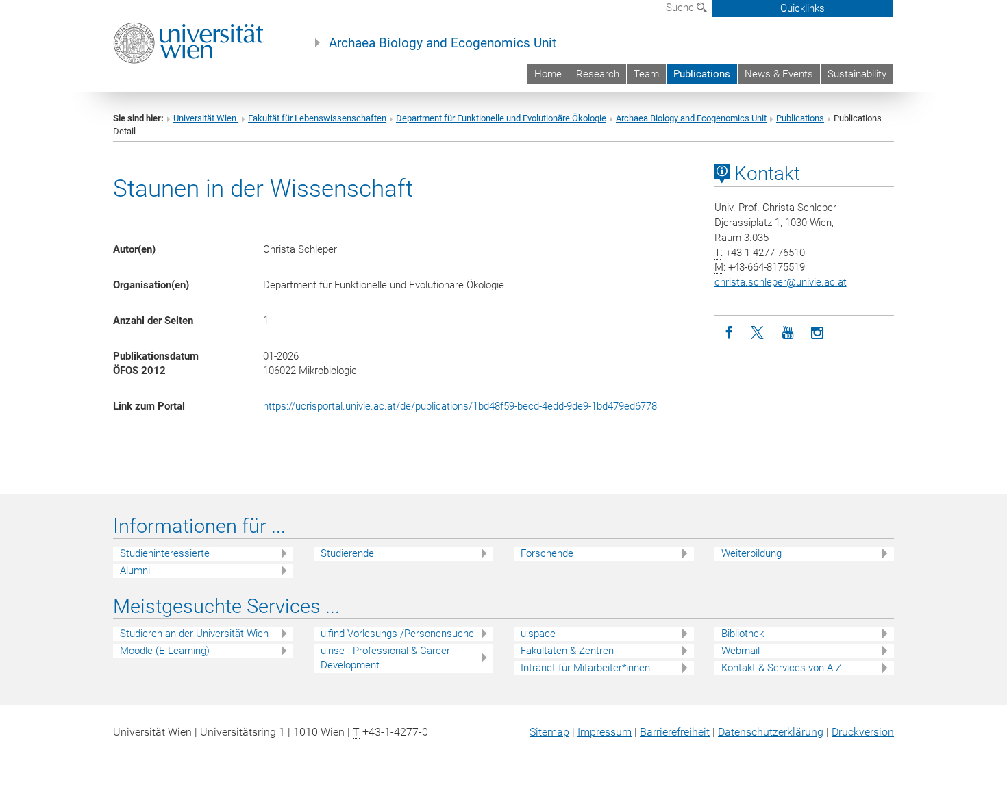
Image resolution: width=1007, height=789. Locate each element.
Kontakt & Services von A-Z (781, 668)
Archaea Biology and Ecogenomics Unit (442, 43)
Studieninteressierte (165, 553)
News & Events (779, 74)
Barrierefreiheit (675, 731)
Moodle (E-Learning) (165, 650)
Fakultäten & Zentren (567, 650)
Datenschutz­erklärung (770, 731)
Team (646, 74)
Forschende (547, 553)
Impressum (604, 731)
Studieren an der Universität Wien (194, 633)
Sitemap (549, 731)
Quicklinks (802, 8)
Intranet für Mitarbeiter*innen (585, 668)
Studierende (347, 553)
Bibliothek (742, 633)
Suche (681, 7)
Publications (701, 74)
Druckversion (863, 731)
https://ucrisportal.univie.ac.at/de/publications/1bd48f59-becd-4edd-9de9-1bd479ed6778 (460, 406)
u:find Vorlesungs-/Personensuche (397, 633)
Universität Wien (205, 118)
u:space (538, 633)
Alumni (135, 570)
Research (597, 74)
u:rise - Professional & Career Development (385, 657)
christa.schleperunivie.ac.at (780, 282)
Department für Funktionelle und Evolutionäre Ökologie (501, 118)
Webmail (740, 650)
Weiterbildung (751, 553)
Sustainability (857, 74)
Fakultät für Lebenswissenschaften (317, 118)
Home (548, 74)
